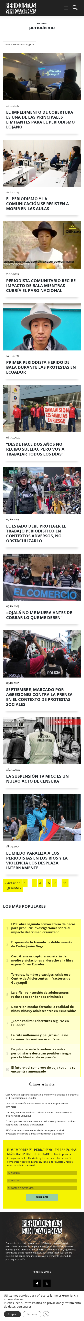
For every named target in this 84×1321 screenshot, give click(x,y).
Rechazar (32, 1314)
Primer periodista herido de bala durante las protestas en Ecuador (41, 367)
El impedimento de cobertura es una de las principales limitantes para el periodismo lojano (40, 119)
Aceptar (12, 1314)
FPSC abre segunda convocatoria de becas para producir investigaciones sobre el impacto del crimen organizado (35, 1132)
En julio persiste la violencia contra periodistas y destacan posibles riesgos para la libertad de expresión (40, 1123)
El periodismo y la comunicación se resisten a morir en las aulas (37, 203)
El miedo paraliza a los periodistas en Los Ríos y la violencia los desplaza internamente (37, 860)
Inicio (7, 44)
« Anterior (12, 883)
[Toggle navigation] (70, 8)
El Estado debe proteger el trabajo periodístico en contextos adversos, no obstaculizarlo (36, 533)
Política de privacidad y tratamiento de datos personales (42, 1304)
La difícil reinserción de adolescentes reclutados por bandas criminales (37, 1105)
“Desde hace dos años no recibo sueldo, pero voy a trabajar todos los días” (35, 449)
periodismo (18, 44)
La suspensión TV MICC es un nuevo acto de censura (37, 778)
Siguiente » (13, 888)
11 (65, 883)
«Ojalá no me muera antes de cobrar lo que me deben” (39, 615)
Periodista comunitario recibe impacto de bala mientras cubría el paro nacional (41, 285)
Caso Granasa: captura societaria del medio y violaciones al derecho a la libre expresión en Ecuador (42, 1096)
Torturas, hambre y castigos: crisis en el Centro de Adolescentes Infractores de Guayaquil (39, 1114)
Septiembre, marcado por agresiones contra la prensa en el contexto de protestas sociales (39, 697)
